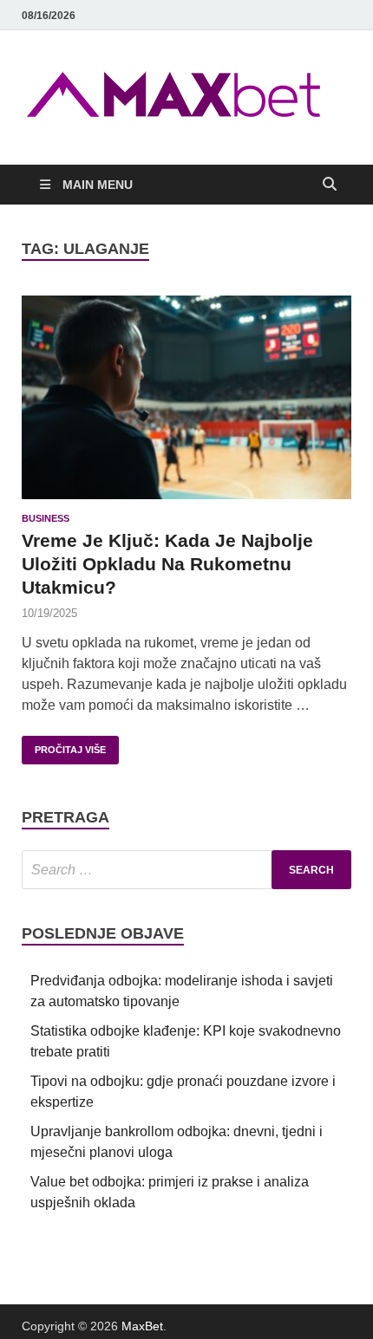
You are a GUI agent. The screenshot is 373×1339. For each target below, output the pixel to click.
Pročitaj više (64, 745)
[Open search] (330, 185)
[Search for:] (186, 869)
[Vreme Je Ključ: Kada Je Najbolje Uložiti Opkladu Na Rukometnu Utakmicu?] (186, 397)
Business (45, 518)
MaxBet (142, 1326)
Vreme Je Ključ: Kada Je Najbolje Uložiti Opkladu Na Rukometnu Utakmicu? (167, 564)
